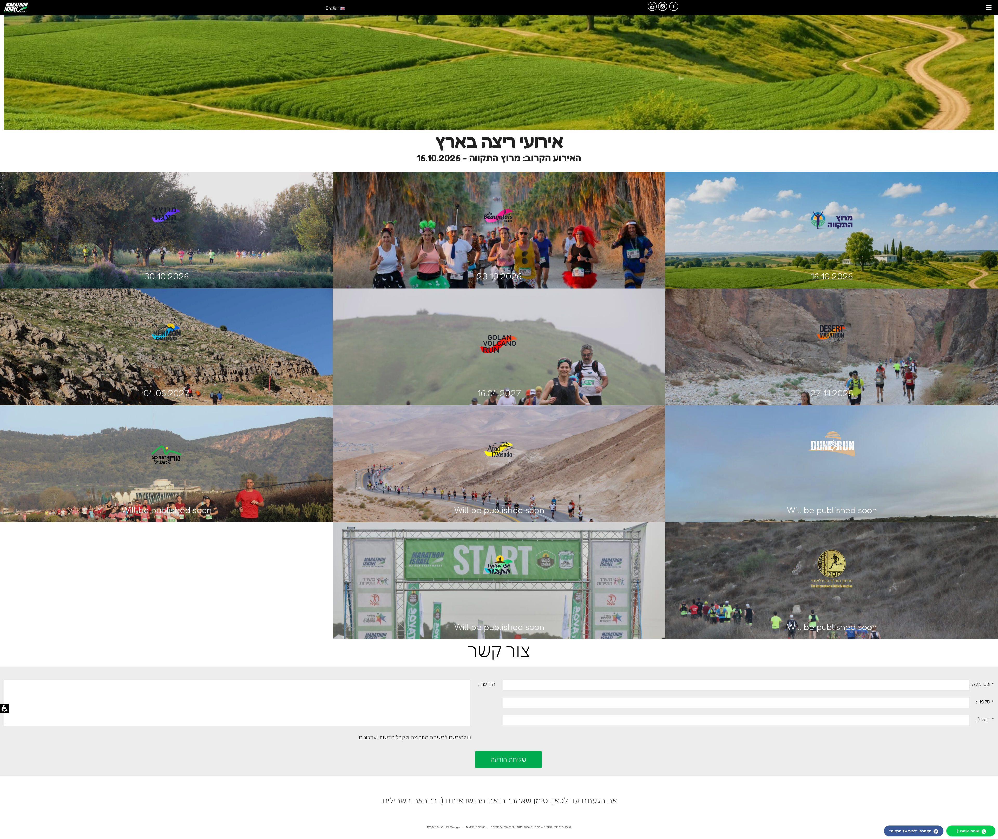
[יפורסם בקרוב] (499, 437)
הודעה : (486, 684)
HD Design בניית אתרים (444, 827)
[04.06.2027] (166, 320)
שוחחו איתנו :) (968, 831)
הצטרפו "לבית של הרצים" (910, 831)
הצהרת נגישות (475, 827)
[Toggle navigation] (989, 8)
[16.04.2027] (499, 331)
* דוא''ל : (984, 719)
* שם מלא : (981, 684)
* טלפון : (985, 701)
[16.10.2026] (831, 209)
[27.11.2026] (831, 320)
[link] (16, 7)
